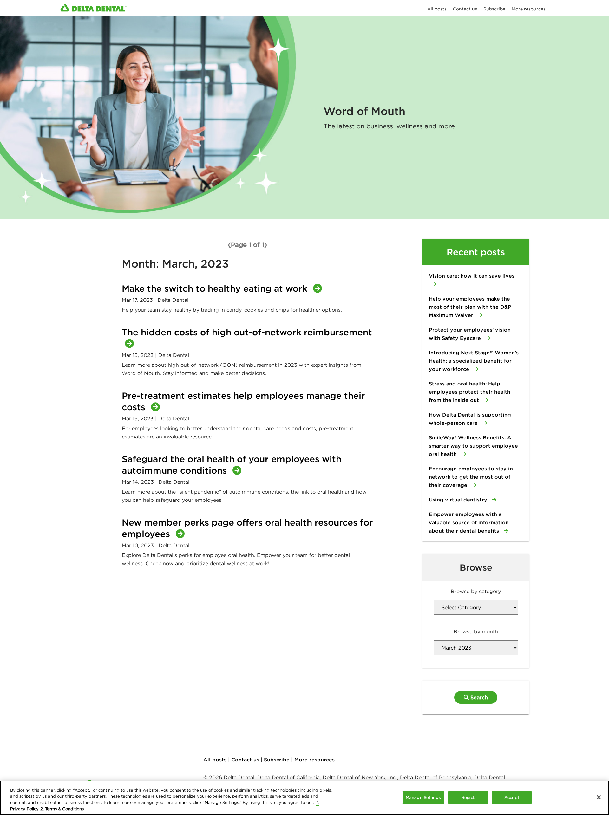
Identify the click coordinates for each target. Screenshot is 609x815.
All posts (214, 759)
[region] (304, 798)
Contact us (245, 759)
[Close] (599, 797)
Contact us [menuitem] (465, 9)
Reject (468, 797)
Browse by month (476, 631)
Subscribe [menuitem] (494, 9)
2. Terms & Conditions (62, 808)
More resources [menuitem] (529, 9)
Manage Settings (423, 797)
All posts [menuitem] (437, 9)
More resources (314, 759)
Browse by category (476, 591)
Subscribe (277, 759)
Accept (511, 797)
